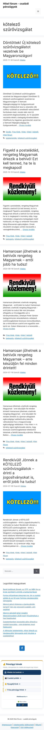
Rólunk (38, 725)
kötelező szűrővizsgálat (27, 138)
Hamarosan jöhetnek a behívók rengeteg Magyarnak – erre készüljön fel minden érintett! (22, 359)
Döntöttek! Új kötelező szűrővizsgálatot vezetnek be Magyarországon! (22, 49)
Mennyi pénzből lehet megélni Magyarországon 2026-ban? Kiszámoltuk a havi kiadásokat (21, 615)
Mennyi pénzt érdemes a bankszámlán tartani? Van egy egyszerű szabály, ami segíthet (19, 607)
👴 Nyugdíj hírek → (12, 684)
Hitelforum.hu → (22, 696)
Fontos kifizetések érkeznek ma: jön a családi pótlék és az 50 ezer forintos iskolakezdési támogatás (21, 598)
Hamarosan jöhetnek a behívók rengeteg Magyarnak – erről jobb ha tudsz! (22, 257)
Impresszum (7, 725)
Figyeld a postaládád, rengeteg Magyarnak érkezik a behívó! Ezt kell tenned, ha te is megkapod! (21, 159)
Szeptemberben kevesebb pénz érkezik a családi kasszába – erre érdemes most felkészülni (20, 624)
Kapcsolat (15, 727)
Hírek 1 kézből (32, 132)
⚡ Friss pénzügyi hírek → (15, 690)
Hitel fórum (7, 135)
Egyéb (8, 132)
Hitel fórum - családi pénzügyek (16, 5)
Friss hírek (16, 132)
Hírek (23, 132)
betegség (10, 239)
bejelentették (11, 138)
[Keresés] (36, 571)
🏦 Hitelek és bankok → (14, 672)
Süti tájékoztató (26, 727)
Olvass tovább (25, 125)
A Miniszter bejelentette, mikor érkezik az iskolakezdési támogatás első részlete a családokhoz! (20, 633)
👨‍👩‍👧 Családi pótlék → (13, 678)
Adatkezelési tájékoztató (24, 725)
